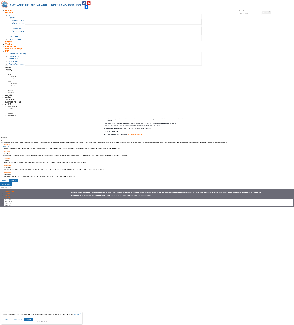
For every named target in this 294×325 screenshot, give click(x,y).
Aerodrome (13, 37)
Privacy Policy (9, 199)
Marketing (7, 151)
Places (11, 26)
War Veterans (18, 23)
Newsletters (14, 56)
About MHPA (14, 59)
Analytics (7, 158)
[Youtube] (88, 3)
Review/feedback (16, 64)
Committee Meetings (18, 53)
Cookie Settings (17, 319)
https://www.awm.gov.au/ (135, 134)
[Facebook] (84, 3)
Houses (15, 34)
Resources (10, 99)
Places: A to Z (18, 29)
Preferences (7, 165)
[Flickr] (86, 7)
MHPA (8, 51)
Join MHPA (13, 61)
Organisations (15, 39)
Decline (6, 319)
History (9, 12)
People (12, 18)
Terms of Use (8, 201)
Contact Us (8, 203)
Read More (77, 314)
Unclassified (7, 172)
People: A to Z (18, 20)
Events (8, 95)
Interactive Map (13, 48)
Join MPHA (8, 197)
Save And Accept (6, 184)
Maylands (13, 15)
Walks (8, 97)
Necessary (7, 144)
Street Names (18, 31)
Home (8, 67)
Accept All (28, 319)
